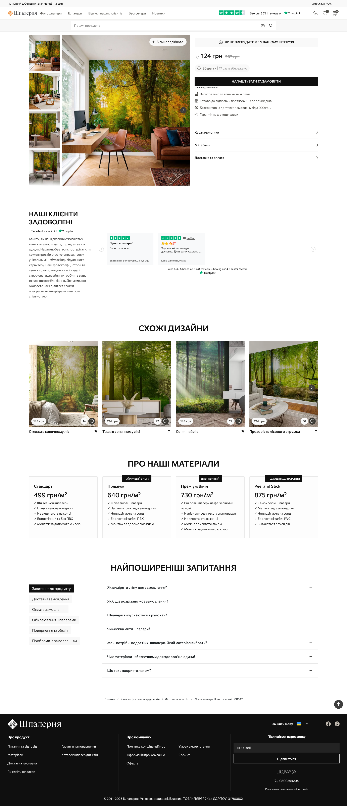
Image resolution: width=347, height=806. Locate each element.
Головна (109, 699)
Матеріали (15, 755)
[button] (183, 110)
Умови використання (194, 746)
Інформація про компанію (146, 755)
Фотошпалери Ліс (177, 699)
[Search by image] (263, 25)
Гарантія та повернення (78, 746)
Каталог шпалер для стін (79, 755)
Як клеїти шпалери (21, 771)
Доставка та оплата (22, 763)
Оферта (132, 763)
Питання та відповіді (22, 746)
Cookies (184, 755)
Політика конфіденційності (147, 746)
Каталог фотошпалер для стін (140, 699)
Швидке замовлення (206, 87)
